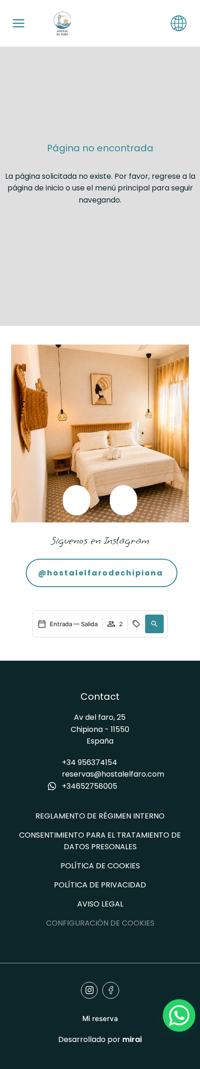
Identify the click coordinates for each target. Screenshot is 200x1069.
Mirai (132, 1039)
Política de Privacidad (100, 885)
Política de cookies (100, 865)
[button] (76, 500)
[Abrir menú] (19, 23)
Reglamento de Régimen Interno (100, 816)
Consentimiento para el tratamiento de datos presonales (100, 841)
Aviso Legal (100, 904)
